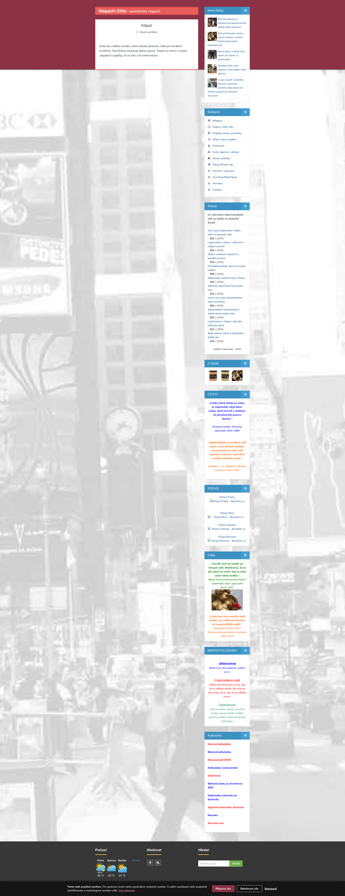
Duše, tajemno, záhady (226, 152)
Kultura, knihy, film (223, 126)
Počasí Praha (227, 497)
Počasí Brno (227, 513)
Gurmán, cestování (223, 170)
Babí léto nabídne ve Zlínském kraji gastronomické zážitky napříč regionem (232, 23)
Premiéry (218, 183)
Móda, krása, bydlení (224, 139)
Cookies (217, 189)
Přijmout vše (223, 888)
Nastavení (271, 888)
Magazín (217, 120)
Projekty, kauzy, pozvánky (227, 133)
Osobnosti (218, 145)
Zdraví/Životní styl (223, 164)
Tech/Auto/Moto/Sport (225, 177)
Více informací (127, 890)
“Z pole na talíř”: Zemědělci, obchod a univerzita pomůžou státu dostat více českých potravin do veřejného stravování (226, 88)
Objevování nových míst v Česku (226, 277)
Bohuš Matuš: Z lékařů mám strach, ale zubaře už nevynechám (231, 55)
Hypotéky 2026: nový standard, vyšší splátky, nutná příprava (232, 69)
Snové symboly (148, 32)
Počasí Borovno (227, 536)
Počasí (136, 860)
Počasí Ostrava (227, 524)
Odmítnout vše (249, 888)
